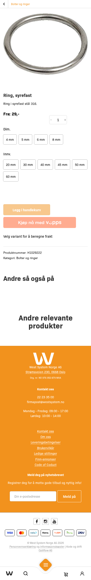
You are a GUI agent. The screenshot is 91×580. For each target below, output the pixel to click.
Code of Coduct (46, 465)
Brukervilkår (45, 448)
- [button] (51, 119)
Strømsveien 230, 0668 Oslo (45, 372)
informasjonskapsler (52, 546)
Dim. (7, 128)
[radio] (10, 139)
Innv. (7, 153)
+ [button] (65, 119)
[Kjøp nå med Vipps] (39, 222)
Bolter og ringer (20, 4)
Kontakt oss (45, 431)
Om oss (45, 437)
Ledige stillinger (45, 453)
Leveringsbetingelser (46, 442)
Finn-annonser (45, 459)
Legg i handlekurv (27, 209)
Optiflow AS (45, 550)
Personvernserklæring (22, 546)
